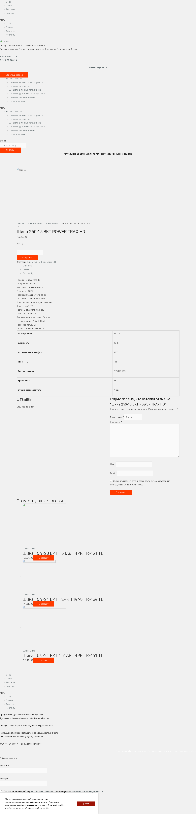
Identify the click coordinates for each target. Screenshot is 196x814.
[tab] (101, 266)
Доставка (10, 9)
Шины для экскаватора (20, 86)
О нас (8, 2)
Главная (20, 223)
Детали (26, 269)
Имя (113, 464)
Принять (86, 803)
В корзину (27, 258)
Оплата (9, 5)
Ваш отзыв (116, 422)
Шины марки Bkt (51, 223)
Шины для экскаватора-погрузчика (26, 82)
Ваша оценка (117, 417)
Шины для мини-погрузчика (22, 97)
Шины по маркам (17, 101)
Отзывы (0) (28, 273)
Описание (27, 266)
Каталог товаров (14, 79)
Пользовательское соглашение (163, 751)
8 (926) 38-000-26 (8, 60)
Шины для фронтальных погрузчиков (27, 93)
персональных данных (41, 791)
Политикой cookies (56, 805)
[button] (98, 20)
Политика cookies (187, 751)
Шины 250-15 (33, 262)
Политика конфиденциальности (131, 751)
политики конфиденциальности (87, 791)
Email (113, 473)
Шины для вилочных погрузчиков (25, 90)
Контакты (10, 13)
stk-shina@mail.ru (98, 67)
